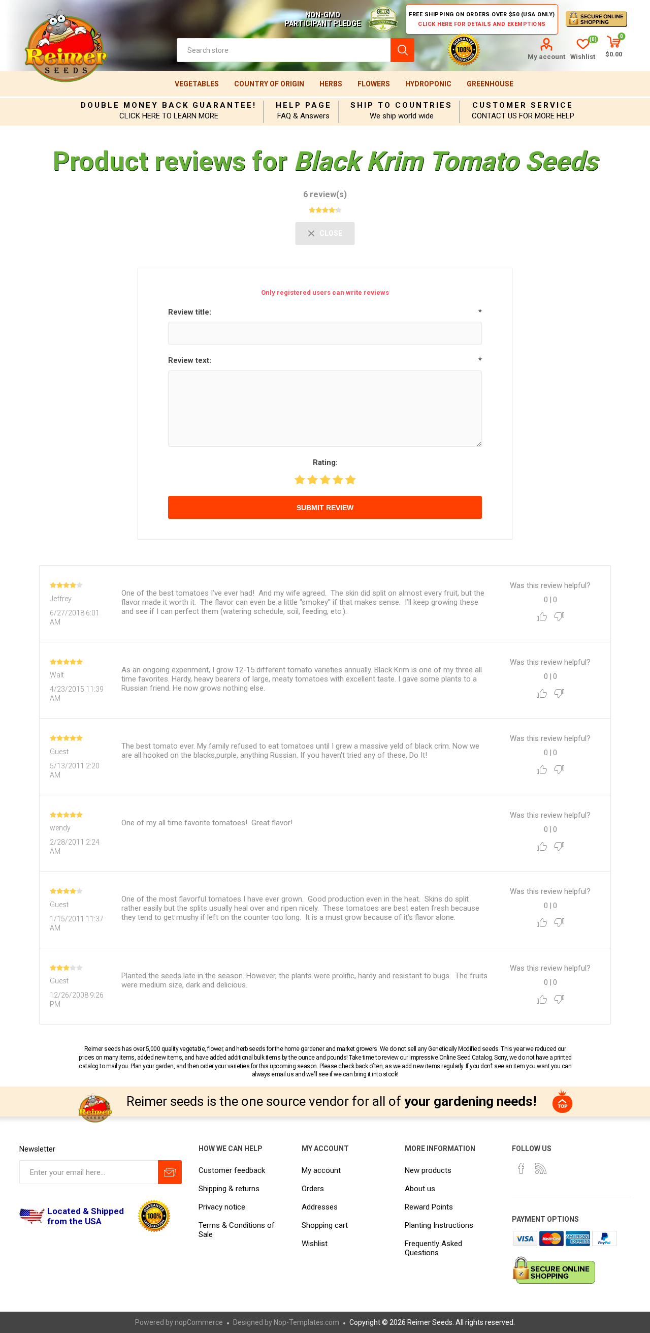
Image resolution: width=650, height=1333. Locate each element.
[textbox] (284, 50)
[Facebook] (521, 1168)
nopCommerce (199, 1322)
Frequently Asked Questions (433, 1248)
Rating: (325, 462)
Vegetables (197, 84)
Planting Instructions (439, 1225)
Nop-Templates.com (306, 1322)
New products (428, 1170)
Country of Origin (269, 84)
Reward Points (429, 1207)
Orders (313, 1188)
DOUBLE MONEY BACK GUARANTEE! (168, 105)
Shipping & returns (229, 1188)
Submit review (325, 508)
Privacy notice (222, 1207)
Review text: (189, 360)
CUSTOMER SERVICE (522, 105)
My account (546, 56)
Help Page (304, 105)
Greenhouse (490, 84)
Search (402, 50)
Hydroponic (428, 84)
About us (420, 1188)
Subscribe (170, 1172)
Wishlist (315, 1243)
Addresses (320, 1207)
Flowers (374, 84)
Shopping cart (325, 1225)
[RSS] (541, 1168)
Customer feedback (232, 1170)
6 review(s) (325, 194)
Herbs (330, 84)
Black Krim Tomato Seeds (446, 161)
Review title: (189, 312)
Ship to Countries (401, 105)
